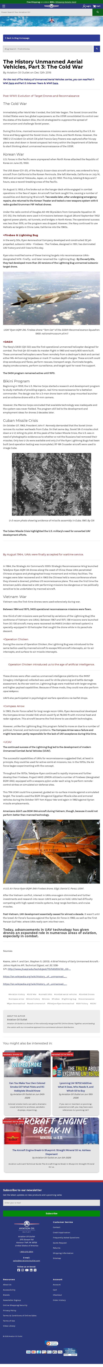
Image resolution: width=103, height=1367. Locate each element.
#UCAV (93, 1003)
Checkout (57, 1295)
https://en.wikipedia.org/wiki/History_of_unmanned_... (35, 976)
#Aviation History (16, 994)
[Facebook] (19, 1270)
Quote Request (60, 1243)
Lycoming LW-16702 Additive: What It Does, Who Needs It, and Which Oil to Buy (75, 1087)
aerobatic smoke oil (12, 1054)
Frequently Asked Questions (66, 1237)
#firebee (56, 999)
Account (57, 1284)
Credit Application (61, 1232)
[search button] (97, 12)
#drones (46, 999)
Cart (55, 1290)
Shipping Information (63, 1253)
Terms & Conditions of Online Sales (19, 1315)
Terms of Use (9, 1321)
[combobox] (46, 12)
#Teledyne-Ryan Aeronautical (60, 1003)
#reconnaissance (86, 999)
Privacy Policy (9, 1310)
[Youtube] (27, 1270)
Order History (59, 1300)
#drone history (33, 999)
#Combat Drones (87, 994)
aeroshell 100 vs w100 (13, 1121)
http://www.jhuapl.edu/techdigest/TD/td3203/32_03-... (39, 969)
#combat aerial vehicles (65, 994)
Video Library (9, 1326)
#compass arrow (16, 999)
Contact (56, 1227)
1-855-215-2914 (26, 1251)
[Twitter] (36, 1270)
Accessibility (9, 1290)
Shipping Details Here (66, 2)
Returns (56, 1248)
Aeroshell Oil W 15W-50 (62, 1054)
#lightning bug (69, 999)
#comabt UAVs (45, 994)
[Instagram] (23, 1270)
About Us (7, 1284)
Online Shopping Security (15, 1305)
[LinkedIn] (32, 1270)
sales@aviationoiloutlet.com (26, 1260)
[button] (52, 1344)
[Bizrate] (70, 1352)
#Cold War (31, 994)
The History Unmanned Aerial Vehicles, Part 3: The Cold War (43, 64)
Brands (6, 1295)
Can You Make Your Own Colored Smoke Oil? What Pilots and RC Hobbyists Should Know (27, 1087)
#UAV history (82, 1003)
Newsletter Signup (12, 1300)
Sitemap (57, 1258)
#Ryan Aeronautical (16, 1003)
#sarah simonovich (36, 1003)
